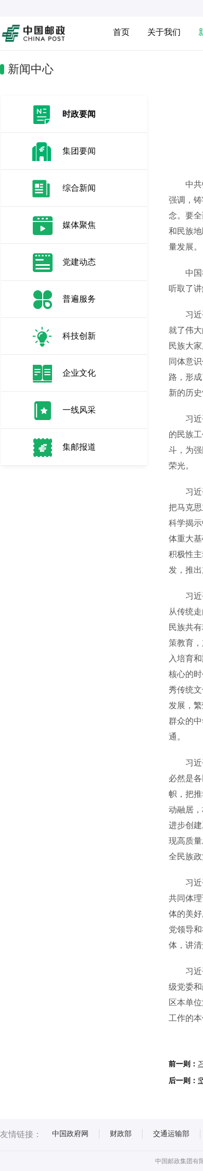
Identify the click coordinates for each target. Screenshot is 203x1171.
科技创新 (79, 335)
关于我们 (164, 32)
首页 (121, 32)
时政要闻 (79, 113)
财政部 (121, 1133)
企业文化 (79, 372)
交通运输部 (171, 1133)
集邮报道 (79, 446)
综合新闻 (79, 187)
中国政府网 (70, 1133)
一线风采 (79, 409)
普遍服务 (79, 298)
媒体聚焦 (79, 224)
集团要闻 (79, 150)
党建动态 (79, 261)
